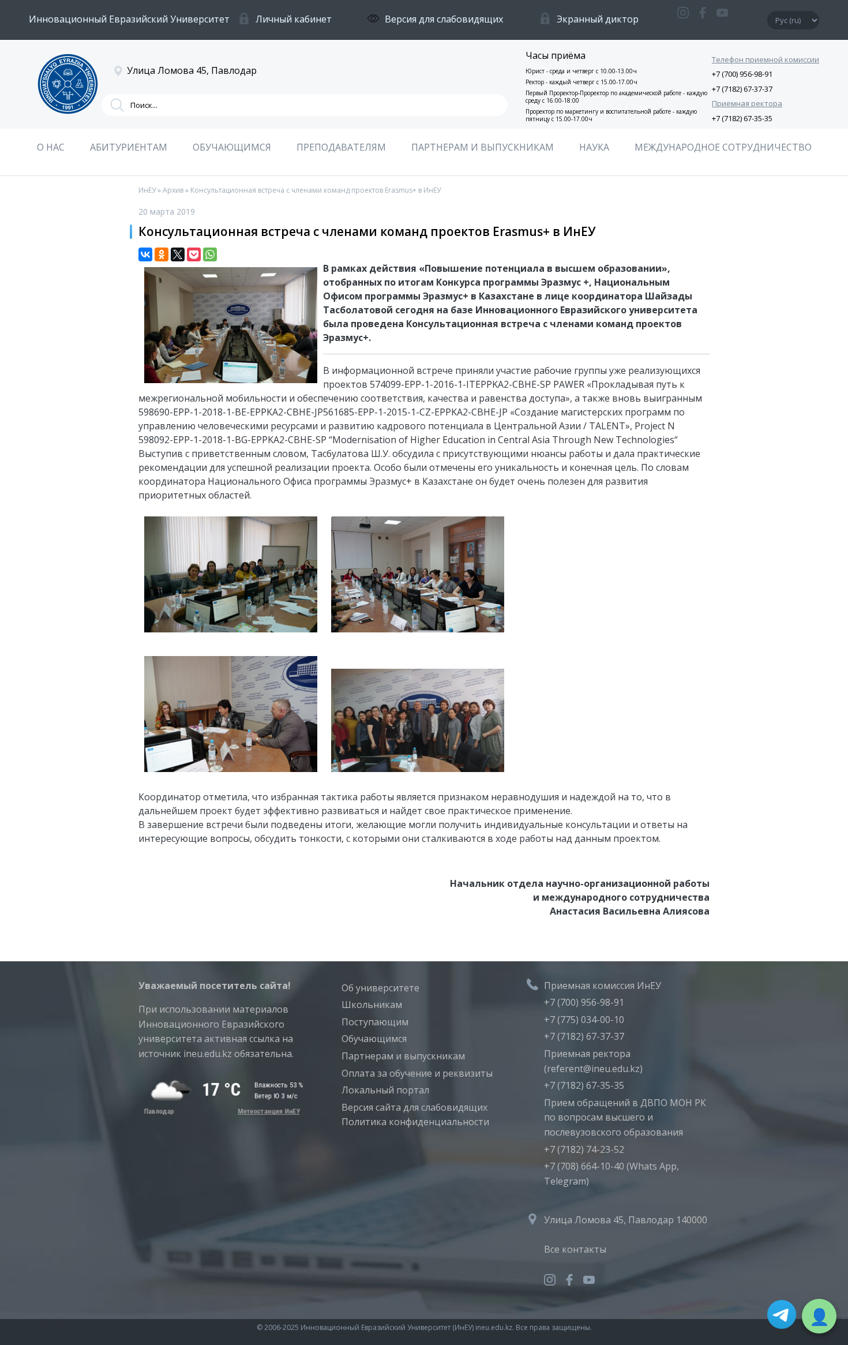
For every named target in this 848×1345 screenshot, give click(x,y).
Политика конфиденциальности (415, 1121)
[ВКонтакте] (145, 254)
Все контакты (575, 1249)
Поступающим (375, 1022)
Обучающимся (374, 1038)
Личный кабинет (294, 19)
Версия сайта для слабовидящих (414, 1107)
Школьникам (372, 1004)
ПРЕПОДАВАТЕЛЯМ (341, 147)
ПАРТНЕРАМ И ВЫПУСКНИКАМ (482, 147)
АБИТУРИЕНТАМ (128, 147)
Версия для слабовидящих (444, 19)
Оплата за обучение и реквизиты (417, 1073)
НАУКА (594, 147)
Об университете (380, 987)
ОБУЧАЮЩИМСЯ (232, 147)
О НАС (51, 147)
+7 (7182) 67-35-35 (742, 118)
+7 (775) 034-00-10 (584, 1019)
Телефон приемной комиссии (765, 59)
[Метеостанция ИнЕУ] (221, 1111)
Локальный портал (385, 1090)
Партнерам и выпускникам (403, 1056)
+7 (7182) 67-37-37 (742, 89)
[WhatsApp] (210, 254)
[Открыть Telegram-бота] (781, 1316)
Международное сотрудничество (723, 147)
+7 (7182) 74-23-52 (584, 1149)
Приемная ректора (747, 103)
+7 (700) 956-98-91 (742, 74)
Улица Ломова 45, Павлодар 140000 (625, 1219)
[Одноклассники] (161, 254)
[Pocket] (194, 254)
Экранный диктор (598, 19)
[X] (178, 254)
